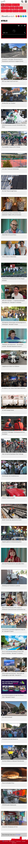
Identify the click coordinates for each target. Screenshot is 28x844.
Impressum (18, 841)
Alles (3, 5)
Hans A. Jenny (15, 5)
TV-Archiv (18, 834)
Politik (3, 11)
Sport (7, 11)
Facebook (6, 841)
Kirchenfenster (5, 8)
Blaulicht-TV (8, 5)
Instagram (13, 841)
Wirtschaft (15, 11)
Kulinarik (12, 8)
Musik (20, 8)
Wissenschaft (22, 11)
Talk (11, 11)
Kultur (16, 8)
